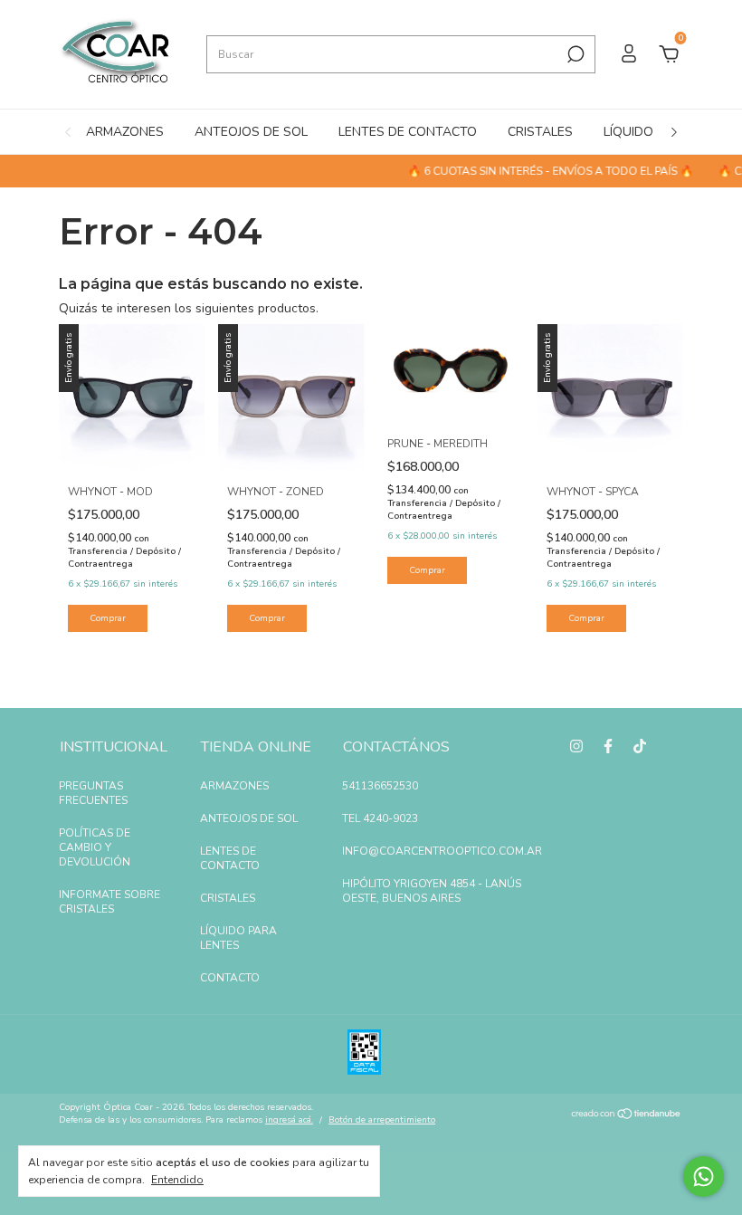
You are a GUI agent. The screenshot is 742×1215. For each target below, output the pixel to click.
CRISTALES (540, 131)
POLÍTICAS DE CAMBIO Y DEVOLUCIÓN (94, 847)
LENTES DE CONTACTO (407, 131)
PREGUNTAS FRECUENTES (93, 793)
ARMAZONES (125, 131)
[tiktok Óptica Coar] (640, 746)
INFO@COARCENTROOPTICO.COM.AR (442, 851)
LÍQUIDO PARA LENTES (238, 937)
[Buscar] (574, 54)
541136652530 (380, 786)
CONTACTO (230, 978)
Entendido (177, 1179)
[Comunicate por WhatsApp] (703, 1176)
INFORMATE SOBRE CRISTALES (109, 901)
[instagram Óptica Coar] (576, 746)
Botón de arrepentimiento (381, 1120)
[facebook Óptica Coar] (608, 746)
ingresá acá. (289, 1120)
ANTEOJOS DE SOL (251, 131)
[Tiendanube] (626, 1115)
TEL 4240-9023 (380, 818)
